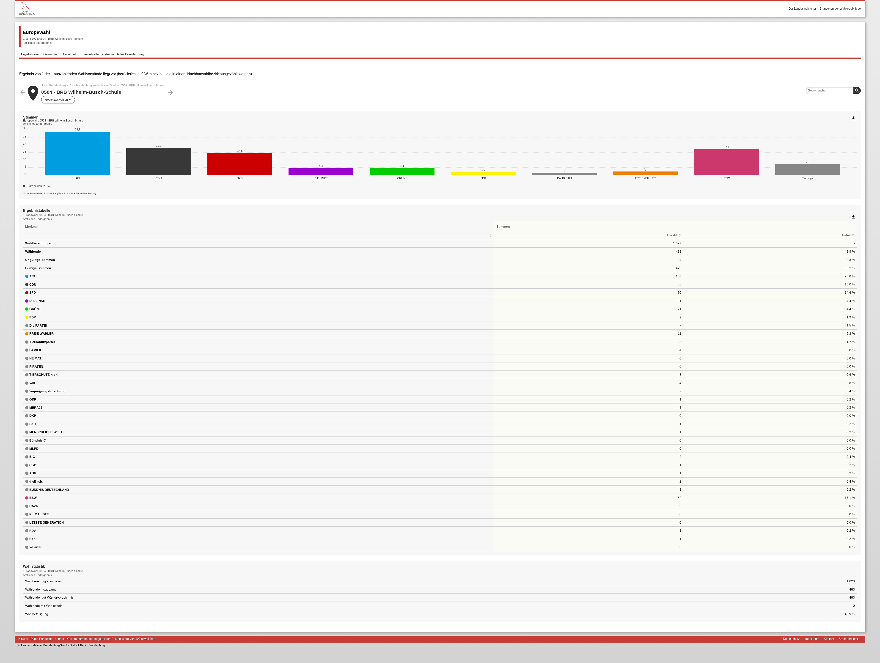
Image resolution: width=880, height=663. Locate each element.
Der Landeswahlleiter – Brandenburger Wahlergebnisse (825, 8)
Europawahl (36, 32)
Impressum (811, 639)
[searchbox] (833, 90)
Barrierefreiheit (848, 639)
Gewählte (50, 54)
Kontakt (829, 639)
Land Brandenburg (54, 85)
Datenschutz (791, 639)
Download (69, 54)
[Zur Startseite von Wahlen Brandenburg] (229, 8)
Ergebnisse (30, 54)
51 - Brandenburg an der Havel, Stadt (93, 85)
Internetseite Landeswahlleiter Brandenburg (112, 54)
